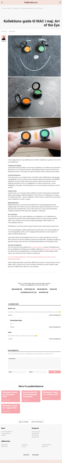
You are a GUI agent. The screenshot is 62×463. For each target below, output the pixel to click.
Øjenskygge (12, 31)
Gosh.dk (53, 289)
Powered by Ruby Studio (53, 461)
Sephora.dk (29, 289)
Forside (4, 8)
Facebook (26, 455)
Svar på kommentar (55, 315)
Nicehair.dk (42, 289)
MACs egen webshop (36, 247)
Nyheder (9, 8)
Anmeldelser (35, 433)
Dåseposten (35, 435)
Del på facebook (38, 422)
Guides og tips (36, 431)
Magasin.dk (17, 289)
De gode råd (35, 437)
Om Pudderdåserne (6, 431)
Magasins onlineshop (51, 249)
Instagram (35, 455)
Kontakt (3, 435)
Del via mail (25, 422)
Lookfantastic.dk (29, 292)
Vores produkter (5, 433)
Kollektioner (16, 8)
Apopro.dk (43, 292)
